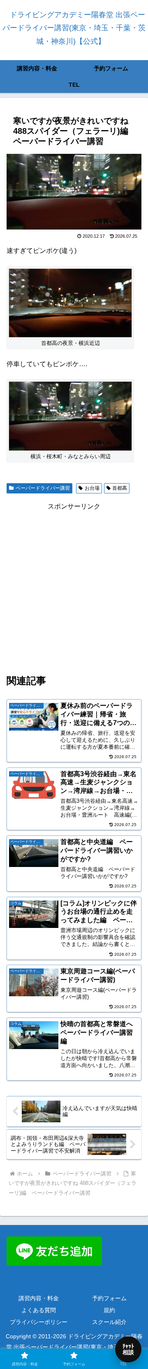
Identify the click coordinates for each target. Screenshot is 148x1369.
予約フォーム (109, 1298)
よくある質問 (38, 1310)
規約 (109, 1310)
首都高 (119, 488)
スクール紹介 (109, 1322)
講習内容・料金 (38, 1298)
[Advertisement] (74, 586)
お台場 (92, 488)
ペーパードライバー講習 (43, 488)
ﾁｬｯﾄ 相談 (128, 1349)
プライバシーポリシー (38, 1322)
